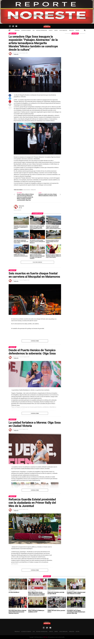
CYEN (33, 30)
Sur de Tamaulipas (63, 30)
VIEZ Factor (45, 637)
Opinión (56, 30)
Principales (17, 30)
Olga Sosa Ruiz (27, 189)
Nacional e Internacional (41, 30)
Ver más (77, 30)
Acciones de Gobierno (26, 30)
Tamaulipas (71, 30)
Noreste (50, 30)
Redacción (16, 54)
